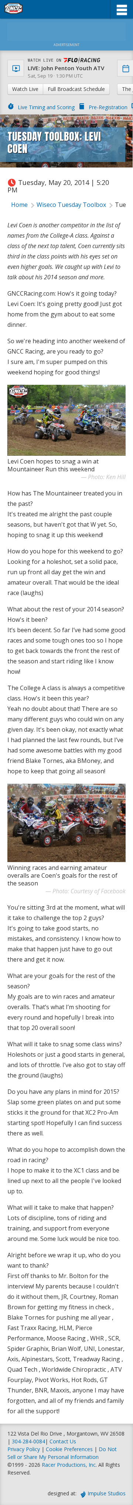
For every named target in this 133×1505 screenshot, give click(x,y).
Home (19, 205)
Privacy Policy (23, 1449)
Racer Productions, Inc (69, 1464)
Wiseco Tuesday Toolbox (71, 205)
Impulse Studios (107, 1493)
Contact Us (63, 1441)
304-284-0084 (28, 1441)
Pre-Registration (108, 107)
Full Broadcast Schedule (76, 88)
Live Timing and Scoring (46, 107)
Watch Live (25, 88)
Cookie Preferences (70, 1449)
